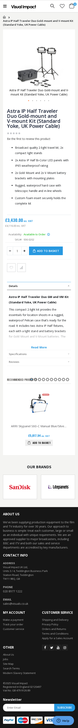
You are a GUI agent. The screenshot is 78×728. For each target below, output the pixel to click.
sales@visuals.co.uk (15, 604)
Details (13, 286)
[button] (62, 6)
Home (3, 17)
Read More (39, 347)
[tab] (39, 286)
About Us (8, 654)
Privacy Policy (50, 624)
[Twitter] (52, 648)
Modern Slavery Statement (19, 673)
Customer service (13, 629)
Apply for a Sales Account (57, 638)
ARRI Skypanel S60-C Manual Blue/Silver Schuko (39, 426)
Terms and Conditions (55, 633)
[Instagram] (65, 648)
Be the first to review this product (28, 139)
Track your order (13, 624)
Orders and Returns (54, 629)
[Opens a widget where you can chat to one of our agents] (63, 721)
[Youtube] (58, 648)
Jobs (5, 659)
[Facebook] (45, 648)
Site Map (8, 664)
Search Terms (11, 668)
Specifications (18, 354)
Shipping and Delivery (55, 620)
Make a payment (13, 620)
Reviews (14, 362)
